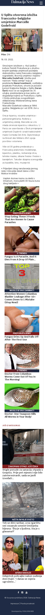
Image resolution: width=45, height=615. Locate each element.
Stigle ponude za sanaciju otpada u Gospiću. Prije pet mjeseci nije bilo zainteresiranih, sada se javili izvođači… (22, 474)
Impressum (15, 604)
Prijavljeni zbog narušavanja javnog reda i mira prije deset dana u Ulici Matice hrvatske (19, 171)
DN (8, 54)
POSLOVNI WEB (28, 611)
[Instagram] (22, 592)
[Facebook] (18, 592)
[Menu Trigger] (41, 3)
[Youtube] (26, 592)
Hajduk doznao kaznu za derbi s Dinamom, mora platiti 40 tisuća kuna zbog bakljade (21, 181)
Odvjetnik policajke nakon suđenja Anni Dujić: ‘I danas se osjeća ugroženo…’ (22, 578)
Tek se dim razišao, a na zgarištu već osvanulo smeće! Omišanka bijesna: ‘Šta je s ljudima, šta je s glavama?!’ (21, 527)
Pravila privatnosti (27, 604)
